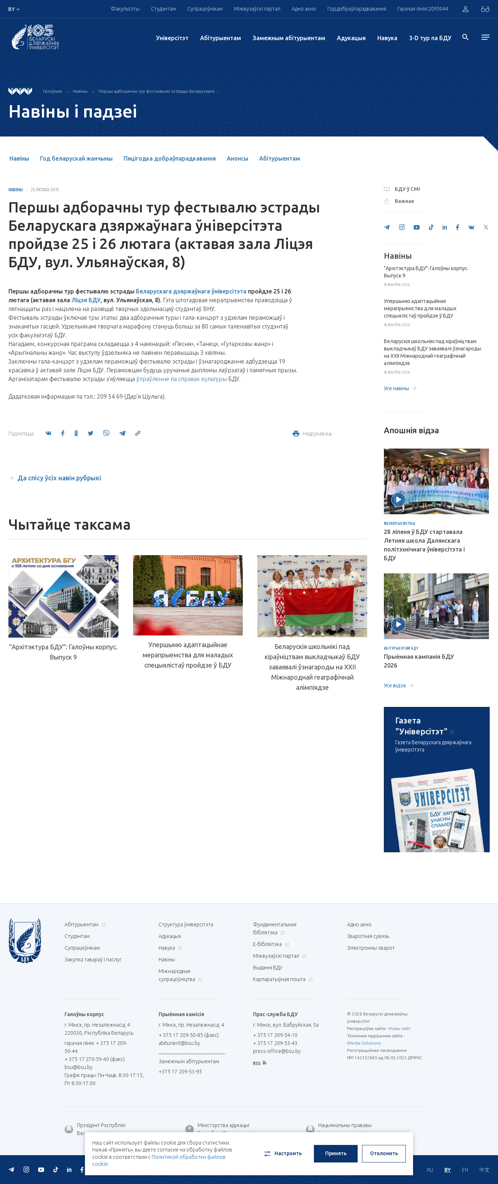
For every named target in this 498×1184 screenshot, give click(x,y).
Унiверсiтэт (172, 38)
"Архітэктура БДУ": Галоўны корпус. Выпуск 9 (63, 652)
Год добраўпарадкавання (356, 9)
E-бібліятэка (268, 944)
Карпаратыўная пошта (280, 979)
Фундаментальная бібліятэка (274, 928)
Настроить (288, 1153)
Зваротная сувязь (368, 936)
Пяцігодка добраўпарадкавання (170, 158)
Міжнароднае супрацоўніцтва (177, 975)
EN (465, 1170)
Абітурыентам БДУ (401, 648)
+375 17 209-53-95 (180, 1072)
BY (447, 1170)
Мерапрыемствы (400, 524)
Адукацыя (351, 38)
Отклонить (384, 1153)
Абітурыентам (220, 38)
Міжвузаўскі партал (257, 9)
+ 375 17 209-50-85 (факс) (189, 1035)
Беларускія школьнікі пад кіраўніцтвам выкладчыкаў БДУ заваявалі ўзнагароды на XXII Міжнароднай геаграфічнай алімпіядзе (312, 667)
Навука (387, 38)
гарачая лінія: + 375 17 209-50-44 (96, 1047)
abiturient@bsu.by (179, 1043)
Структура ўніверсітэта (186, 924)
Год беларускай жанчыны (76, 158)
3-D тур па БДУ (430, 38)
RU (430, 1170)
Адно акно (304, 9)
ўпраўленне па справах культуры (181, 379)
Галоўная (52, 91)
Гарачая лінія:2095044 (422, 9)
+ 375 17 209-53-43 (275, 1043)
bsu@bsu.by (79, 1067)
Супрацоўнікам (82, 948)
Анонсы (237, 158)
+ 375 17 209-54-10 (275, 1035)
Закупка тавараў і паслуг (93, 959)
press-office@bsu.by (277, 1051)
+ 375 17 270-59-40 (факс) (95, 1059)
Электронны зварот (371, 948)
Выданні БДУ (268, 967)
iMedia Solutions (364, 1043)
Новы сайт (399, 1028)
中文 (484, 1170)
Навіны (80, 91)
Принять (336, 1153)
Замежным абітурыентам (289, 38)
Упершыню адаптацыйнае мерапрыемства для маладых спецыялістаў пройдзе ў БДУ (188, 655)
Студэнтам (77, 936)
